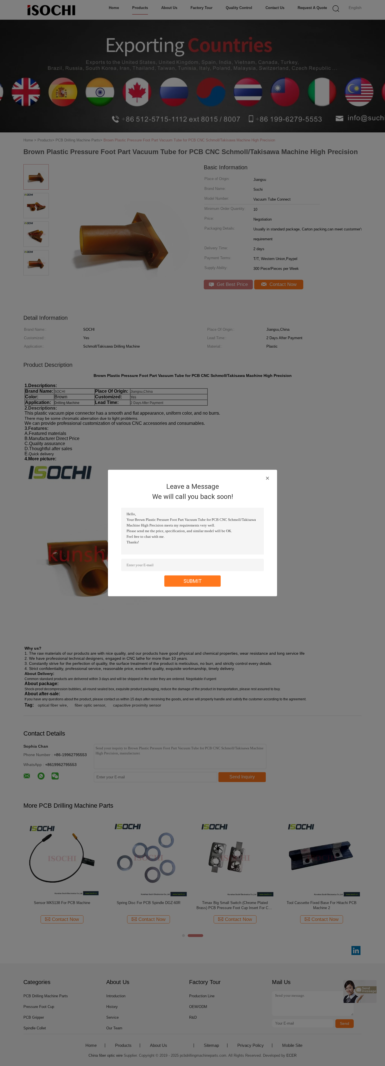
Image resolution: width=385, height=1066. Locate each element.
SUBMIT (192, 581)
